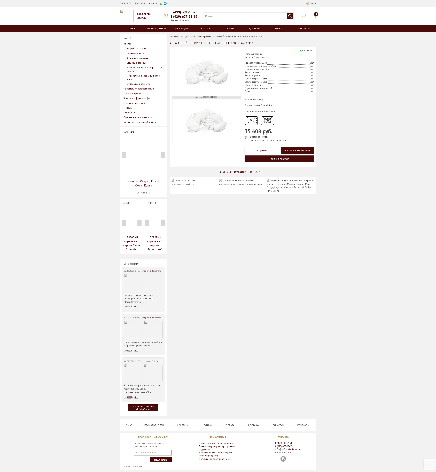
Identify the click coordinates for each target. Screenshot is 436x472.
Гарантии (279, 28)
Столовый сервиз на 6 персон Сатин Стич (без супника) (132, 245)
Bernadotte (266, 105)
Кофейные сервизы (137, 48)
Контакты (304, 28)
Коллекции (181, 28)
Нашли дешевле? (279, 159)
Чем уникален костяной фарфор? (215, 452)
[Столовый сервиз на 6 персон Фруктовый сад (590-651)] (155, 220)
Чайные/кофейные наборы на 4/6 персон (144, 69)
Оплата (230, 28)
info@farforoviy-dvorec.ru (287, 449)
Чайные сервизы (135, 53)
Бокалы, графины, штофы (136, 98)
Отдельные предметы (138, 83)
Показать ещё (131, 306)
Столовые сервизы (137, 57)
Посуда (127, 43)
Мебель (127, 107)
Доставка (255, 28)
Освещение (129, 112)
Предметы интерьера (134, 102)
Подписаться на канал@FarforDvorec (143, 407)
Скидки (205, 28)
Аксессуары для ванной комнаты (140, 122)
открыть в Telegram (151, 270)
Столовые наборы (136, 62)
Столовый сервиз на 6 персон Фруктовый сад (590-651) (155, 245)
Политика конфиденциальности (215, 459)
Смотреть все (143, 192)
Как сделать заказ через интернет (216, 443)
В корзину (261, 150)
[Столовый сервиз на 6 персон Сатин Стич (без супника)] (132, 220)
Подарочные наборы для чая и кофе (143, 77)
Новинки (151, 203)
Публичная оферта (208, 455)
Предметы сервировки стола (138, 88)
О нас (132, 28)
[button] (311, 3)
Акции (126, 203)
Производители (156, 28)
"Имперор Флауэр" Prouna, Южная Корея (143, 183)
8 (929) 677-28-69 (183, 16)
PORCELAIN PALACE (135, 466)
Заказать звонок (179, 20)
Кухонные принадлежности (137, 117)
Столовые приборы (133, 93)
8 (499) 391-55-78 (183, 12)
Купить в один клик (298, 150)
